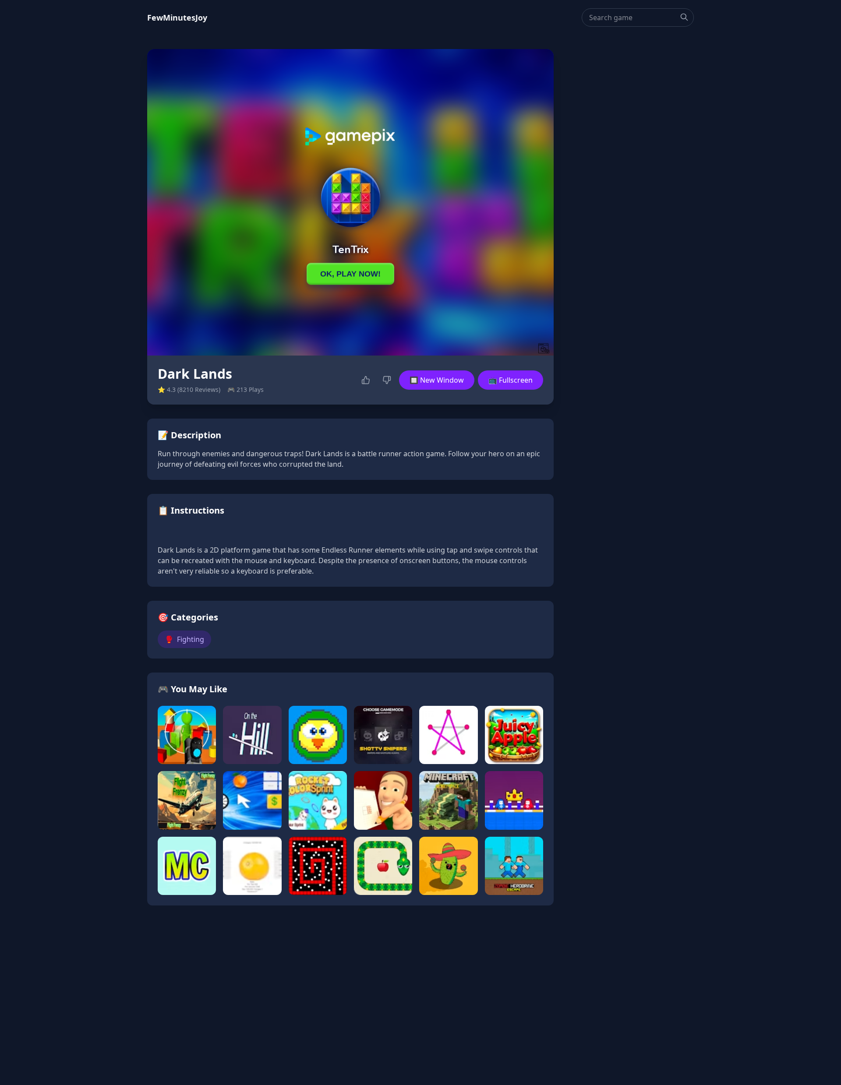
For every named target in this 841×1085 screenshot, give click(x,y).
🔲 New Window (437, 380)
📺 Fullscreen (510, 380)
